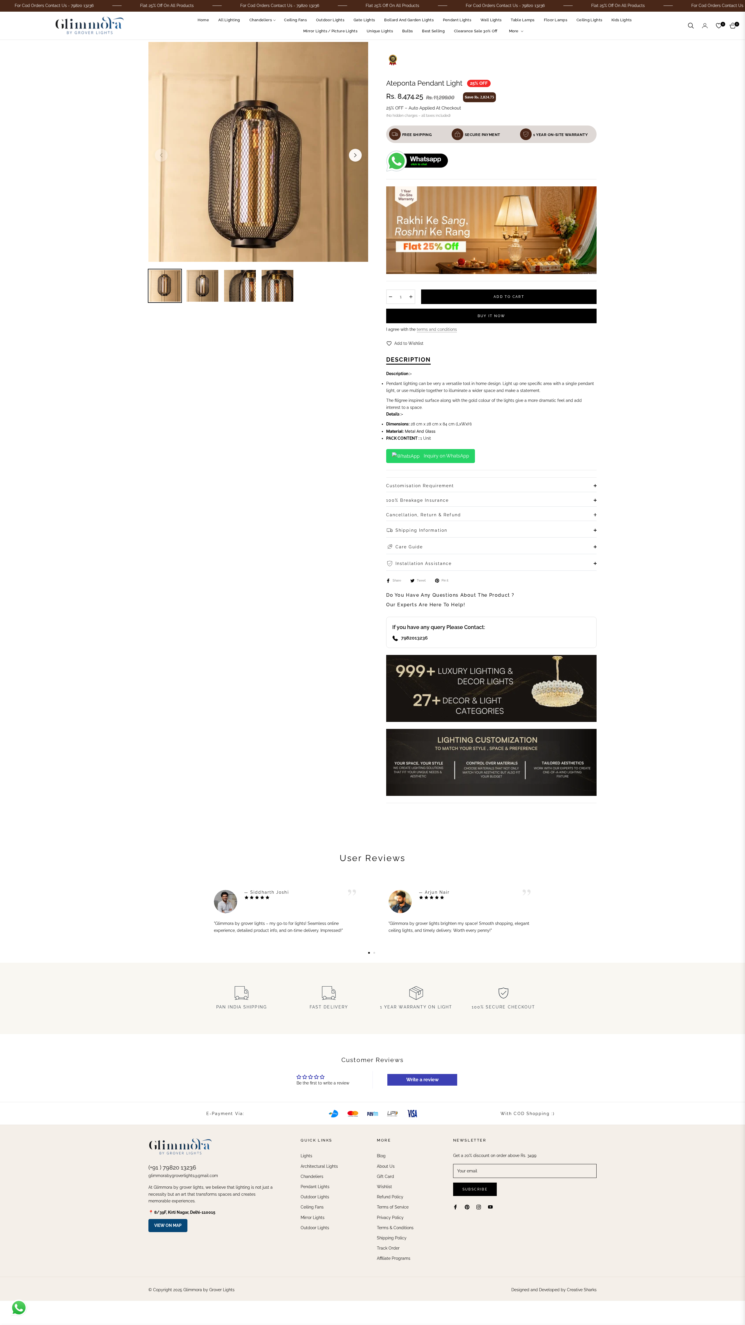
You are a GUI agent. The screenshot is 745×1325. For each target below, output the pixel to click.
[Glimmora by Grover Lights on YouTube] (490, 1206)
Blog (381, 1155)
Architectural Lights (319, 1166)
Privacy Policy (390, 1217)
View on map (168, 1225)
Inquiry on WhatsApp (446, 456)
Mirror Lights (312, 1217)
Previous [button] (161, 155)
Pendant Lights (315, 1186)
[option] (258, 152)
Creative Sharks (582, 1289)
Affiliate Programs (393, 1258)
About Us (386, 1166)
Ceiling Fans (312, 1207)
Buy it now (491, 316)
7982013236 (414, 638)
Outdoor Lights (315, 1197)
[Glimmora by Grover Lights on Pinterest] (467, 1206)
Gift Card (385, 1176)
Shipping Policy (392, 1238)
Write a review (422, 1079)
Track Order (388, 1248)
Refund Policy (390, 1197)
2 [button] (374, 953)
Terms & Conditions (395, 1227)
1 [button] (369, 953)
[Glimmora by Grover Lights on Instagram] (478, 1206)
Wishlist (384, 1186)
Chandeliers (312, 1176)
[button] (691, 25)
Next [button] (355, 155)
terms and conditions (437, 329)
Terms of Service (393, 1207)
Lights (306, 1155)
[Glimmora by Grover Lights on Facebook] (455, 1206)
